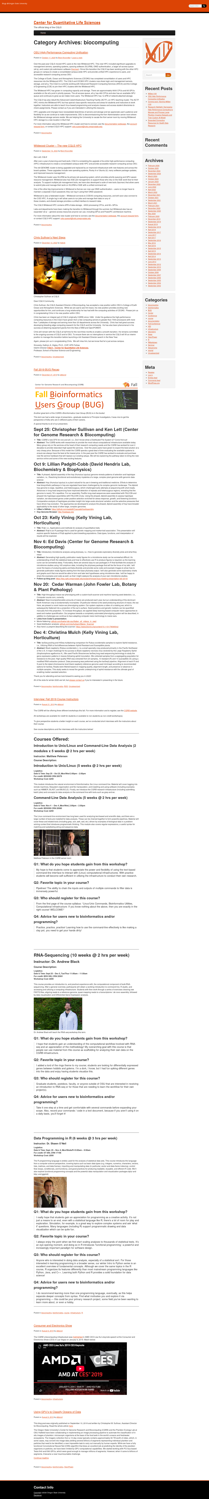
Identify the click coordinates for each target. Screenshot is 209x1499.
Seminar (151, 345)
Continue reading (41, 1458)
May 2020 (152, 213)
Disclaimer (38, 1495)
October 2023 (153, 179)
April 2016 (152, 245)
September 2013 (154, 259)
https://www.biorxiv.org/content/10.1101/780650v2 (97, 626)
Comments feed (154, 380)
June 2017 (152, 235)
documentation (153, 321)
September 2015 (154, 248)
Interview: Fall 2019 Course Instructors (56, 699)
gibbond (63, 375)
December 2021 (154, 195)
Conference (152, 315)
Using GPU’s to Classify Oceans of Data (57, 1412)
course (66, 1313)
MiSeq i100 (152, 93)
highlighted (78, 1337)
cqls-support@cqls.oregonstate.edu (87, 126)
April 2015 (152, 251)
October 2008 (153, 272)
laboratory (152, 331)
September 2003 (154, 285)
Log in (150, 375)
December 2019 (154, 219)
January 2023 (153, 181)
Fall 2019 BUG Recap (46, 369)
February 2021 (153, 205)
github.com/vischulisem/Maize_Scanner (77, 624)
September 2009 (154, 269)
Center (150, 313)
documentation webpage (115, 123)
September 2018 (154, 227)
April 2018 (152, 229)
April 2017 (152, 237)
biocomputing (46, 133)
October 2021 (153, 197)
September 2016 (154, 240)
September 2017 (154, 232)
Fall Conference (154, 323)
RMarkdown (152, 342)
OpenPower (68, 1467)
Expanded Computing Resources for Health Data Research (158, 123)
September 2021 (154, 200)
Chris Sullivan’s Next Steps (49, 237)
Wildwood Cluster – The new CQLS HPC (58, 145)
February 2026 (153, 165)
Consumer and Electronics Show (53, 1325)
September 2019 (154, 221)
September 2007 (154, 275)
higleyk (62, 243)
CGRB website (130, 710)
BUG (66, 686)
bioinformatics (58, 686)
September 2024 (154, 173)
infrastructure (75, 1313)
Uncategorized (58, 356)
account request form (129, 215)
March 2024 (152, 176)
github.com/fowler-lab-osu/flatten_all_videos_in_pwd (73, 621)
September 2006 (154, 277)
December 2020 (154, 208)
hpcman (75, 69)
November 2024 (154, 171)
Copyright (37, 1492)
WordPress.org (154, 383)
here (71, 1425)
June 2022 (152, 187)
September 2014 (154, 253)
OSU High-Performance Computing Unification (61, 52)
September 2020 (154, 211)
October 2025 (153, 168)
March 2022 (152, 192)
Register (151, 372)
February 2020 (153, 216)
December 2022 (154, 184)
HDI (149, 326)
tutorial (150, 350)
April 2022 (152, 189)
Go (168, 75)
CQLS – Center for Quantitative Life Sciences (67, 347)
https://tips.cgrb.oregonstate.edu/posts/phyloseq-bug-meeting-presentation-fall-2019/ (92, 578)
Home (43, 32)
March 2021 (152, 203)
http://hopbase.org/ (66, 511)
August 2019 (153, 224)
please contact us (76, 680)
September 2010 (154, 267)
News (150, 334)
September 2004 (154, 283)
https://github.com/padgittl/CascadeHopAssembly (73, 509)
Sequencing (152, 347)
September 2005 (154, 280)
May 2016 (152, 243)
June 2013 (152, 261)
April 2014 (152, 256)
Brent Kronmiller (64, 57)
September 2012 (154, 264)
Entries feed (152, 377)
